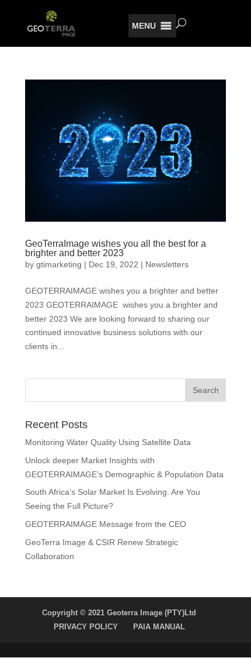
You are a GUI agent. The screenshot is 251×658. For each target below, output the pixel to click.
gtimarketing (59, 264)
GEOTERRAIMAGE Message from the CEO (105, 524)
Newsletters (167, 264)
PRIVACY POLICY (86, 626)
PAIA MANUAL (159, 626)
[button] (144, 25)
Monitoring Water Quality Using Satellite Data (108, 442)
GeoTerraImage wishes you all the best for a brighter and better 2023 (115, 248)
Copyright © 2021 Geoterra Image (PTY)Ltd (119, 612)
